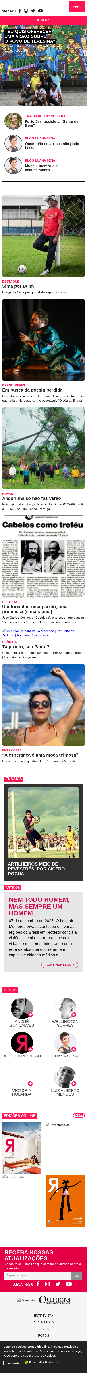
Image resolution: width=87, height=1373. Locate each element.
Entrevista (43, 1315)
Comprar (44, 20)
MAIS (79, 1115)
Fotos (43, 1335)
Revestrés (34, 4)
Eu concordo (13, 1362)
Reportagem (43, 1322)
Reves (43, 1329)
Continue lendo (60, 965)
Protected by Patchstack (43, 1362)
